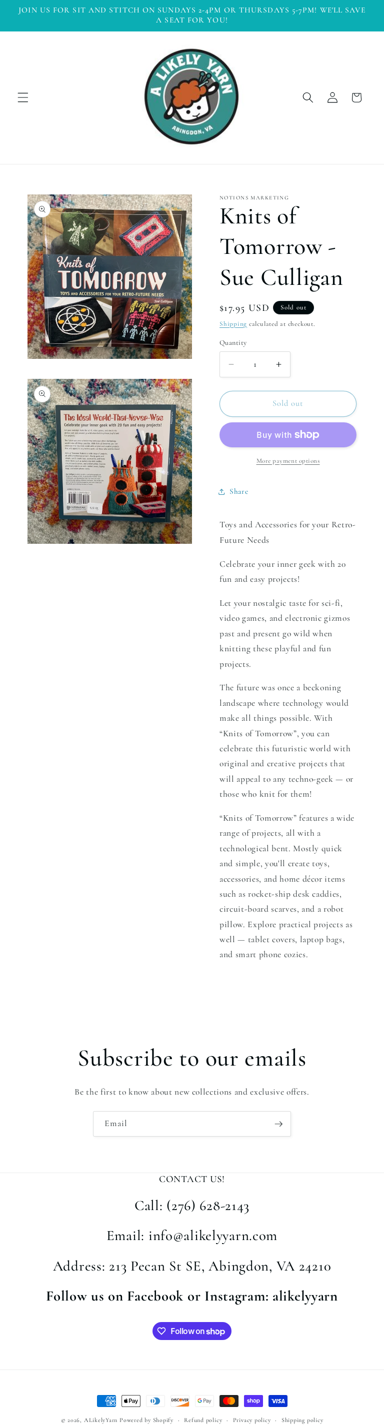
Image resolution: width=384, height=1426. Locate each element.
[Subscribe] (278, 1124)
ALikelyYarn (101, 1420)
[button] (23, 97)
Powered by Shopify (147, 1420)
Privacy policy (252, 1420)
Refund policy (203, 1420)
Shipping (233, 324)
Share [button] (239, 491)
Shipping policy (303, 1420)
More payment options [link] (288, 461)
